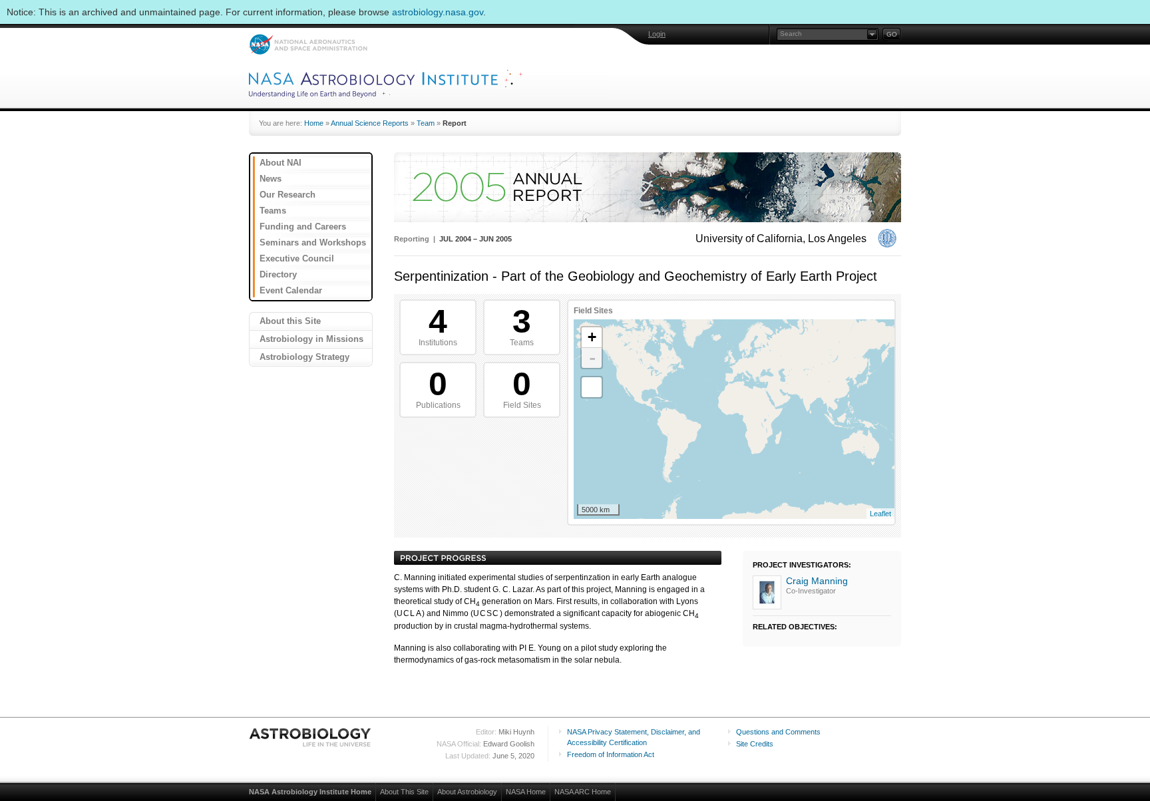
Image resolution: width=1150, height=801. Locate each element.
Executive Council (297, 258)
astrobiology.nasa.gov (437, 12)
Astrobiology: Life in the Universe (311, 737)
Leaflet (880, 514)
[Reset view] (592, 387)
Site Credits (754, 744)
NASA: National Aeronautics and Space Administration (307, 44)
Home (313, 123)
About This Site (404, 792)
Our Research (287, 195)
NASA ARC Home (582, 792)
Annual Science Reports (370, 123)
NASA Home (526, 792)
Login (657, 34)
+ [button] (592, 337)
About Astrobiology (467, 792)
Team (426, 123)
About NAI (280, 163)
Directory (278, 274)
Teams (273, 211)
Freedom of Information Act (610, 754)
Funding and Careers (303, 227)
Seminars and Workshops (313, 242)
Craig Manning (817, 580)
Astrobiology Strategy (304, 357)
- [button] (592, 358)
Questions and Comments (778, 732)
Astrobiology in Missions (311, 339)
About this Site (290, 321)
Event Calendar (291, 290)
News (271, 179)
